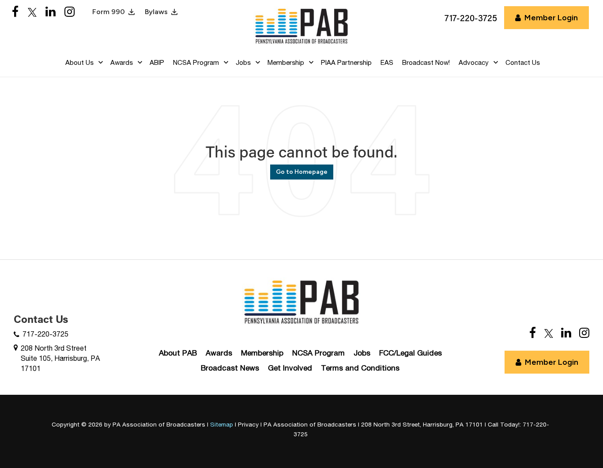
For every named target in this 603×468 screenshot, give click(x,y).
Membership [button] (286, 62)
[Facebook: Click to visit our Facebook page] (15, 12)
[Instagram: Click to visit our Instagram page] (69, 12)
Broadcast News (230, 367)
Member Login (551, 17)
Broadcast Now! (426, 62)
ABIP (157, 62)
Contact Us (522, 62)
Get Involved (290, 367)
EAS (387, 62)
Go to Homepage (302, 172)
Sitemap (221, 424)
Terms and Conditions (360, 367)
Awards (219, 352)
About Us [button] (79, 62)
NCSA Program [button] (196, 62)
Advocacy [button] (474, 62)
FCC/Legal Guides (410, 352)
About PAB (178, 352)
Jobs (362, 352)
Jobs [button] (243, 62)
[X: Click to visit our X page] (32, 12)
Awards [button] (121, 62)
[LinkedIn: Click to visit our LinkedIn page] (50, 12)
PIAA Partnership (346, 62)
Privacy (248, 424)
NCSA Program (318, 352)
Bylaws (156, 11)
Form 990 (108, 11)
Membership (262, 352)
